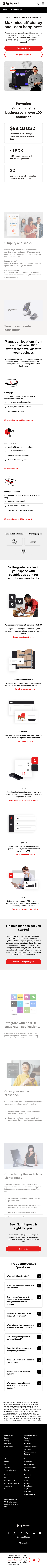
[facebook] (8, 1533)
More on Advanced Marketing (17, 519)
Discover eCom (24, 741)
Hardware (7, 1444)
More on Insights (12, 468)
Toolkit (26, 1470)
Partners (27, 1459)
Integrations (28, 1462)
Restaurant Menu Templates (30, 1453)
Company (27, 1475)
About (26, 1481)
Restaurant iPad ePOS (31, 1446)
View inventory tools (24, 689)
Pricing (6, 1441)
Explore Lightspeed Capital (24, 909)
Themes (7, 1467)
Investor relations (30, 1494)
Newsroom (27, 1492)
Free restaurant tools (11, 1483)
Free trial (23, 1249)
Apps (6, 1465)
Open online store (10, 1470)
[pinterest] (27, 1533)
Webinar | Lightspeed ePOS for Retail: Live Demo (11, 1504)
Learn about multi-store (23, 637)
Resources (8, 1475)
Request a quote (23, 54)
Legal (26, 1489)
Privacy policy (23, 1543)
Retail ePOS (8, 1435)
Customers (8, 1486)
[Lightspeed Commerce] (10, 3)
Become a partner (30, 1467)
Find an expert (29, 1465)
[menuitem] (5, 10)
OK (34, 1560)
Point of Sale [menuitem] (16, 9)
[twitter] (15, 1533)
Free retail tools (9, 1481)
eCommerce (8, 1459)
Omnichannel (8, 1446)
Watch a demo (23, 48)
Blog (5, 1478)
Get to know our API (24, 854)
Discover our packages (23, 962)
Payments (27, 1449)
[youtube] (40, 1533)
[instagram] (21, 1533)
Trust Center (28, 1486)
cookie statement (14, 1560)
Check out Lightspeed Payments (23, 800)
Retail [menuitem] (5, 9)
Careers (27, 1483)
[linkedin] (34, 1533)
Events (6, 1489)
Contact (27, 1478)
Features (7, 1438)
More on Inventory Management (18, 420)
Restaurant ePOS (30, 1435)
